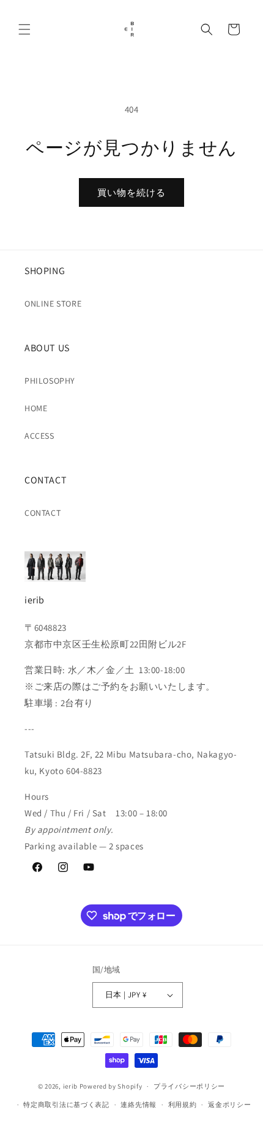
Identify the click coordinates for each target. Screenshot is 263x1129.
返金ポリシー (229, 1104)
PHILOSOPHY (49, 380)
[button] (24, 29)
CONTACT (42, 512)
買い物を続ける (131, 192)
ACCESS (39, 435)
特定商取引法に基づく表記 (66, 1104)
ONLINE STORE (52, 303)
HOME (35, 408)
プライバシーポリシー (189, 1086)
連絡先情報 (138, 1104)
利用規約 (182, 1104)
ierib (70, 1086)
